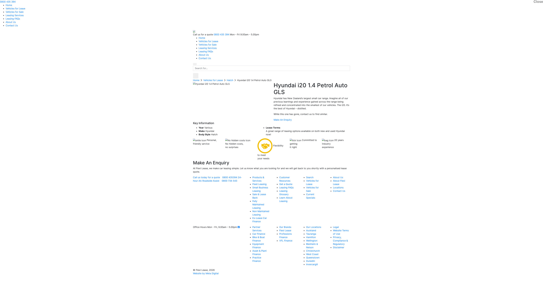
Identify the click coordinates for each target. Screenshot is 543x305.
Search (309, 177)
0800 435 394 (8, 1)
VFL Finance (285, 240)
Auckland (311, 230)
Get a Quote (285, 184)
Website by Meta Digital (206, 273)
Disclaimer (338, 247)
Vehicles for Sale (14, 11)
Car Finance (258, 233)
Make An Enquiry (283, 119)
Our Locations (313, 227)
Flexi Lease (285, 230)
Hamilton (311, 237)
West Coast (312, 254)
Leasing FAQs (13, 18)
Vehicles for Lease (15, 8)
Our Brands (285, 227)
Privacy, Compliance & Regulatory (340, 240)
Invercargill (312, 264)
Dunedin (310, 261)
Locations (338, 187)
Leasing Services (15, 15)
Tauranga (311, 233)
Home (9, 5)
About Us (11, 22)
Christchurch (313, 250)
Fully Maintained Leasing (258, 204)
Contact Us (12, 25)
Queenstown (312, 257)
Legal (336, 227)
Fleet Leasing (259, 184)
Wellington (311, 240)
